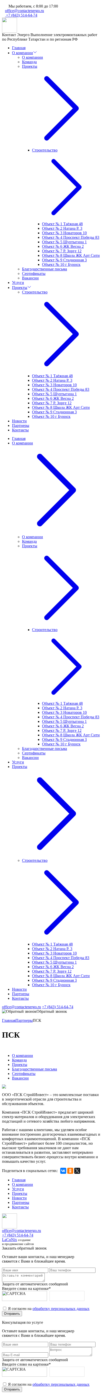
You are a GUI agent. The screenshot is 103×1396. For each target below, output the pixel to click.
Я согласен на (49, 1308)
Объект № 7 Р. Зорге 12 (62, 251)
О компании (22, 53)
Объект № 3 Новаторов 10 (64, 233)
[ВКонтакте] (63, 1171)
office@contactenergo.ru (24, 11)
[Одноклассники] (70, 1171)
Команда (29, 62)
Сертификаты (34, 273)
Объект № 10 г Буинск (61, 264)
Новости (19, 421)
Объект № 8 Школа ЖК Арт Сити (71, 255)
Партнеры (20, 425)
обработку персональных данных (61, 1308)
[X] (77, 1171)
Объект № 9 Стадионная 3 (64, 260)
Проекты (19, 287)
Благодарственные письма (44, 269)
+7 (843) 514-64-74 (21, 15)
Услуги (18, 282)
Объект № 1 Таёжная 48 (62, 224)
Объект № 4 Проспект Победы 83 (70, 237)
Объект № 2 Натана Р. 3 (62, 228)
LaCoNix (9, 1239)
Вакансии (30, 278)
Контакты (20, 430)
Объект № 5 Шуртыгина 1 (64, 242)
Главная (19, 48)
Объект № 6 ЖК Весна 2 (63, 246)
